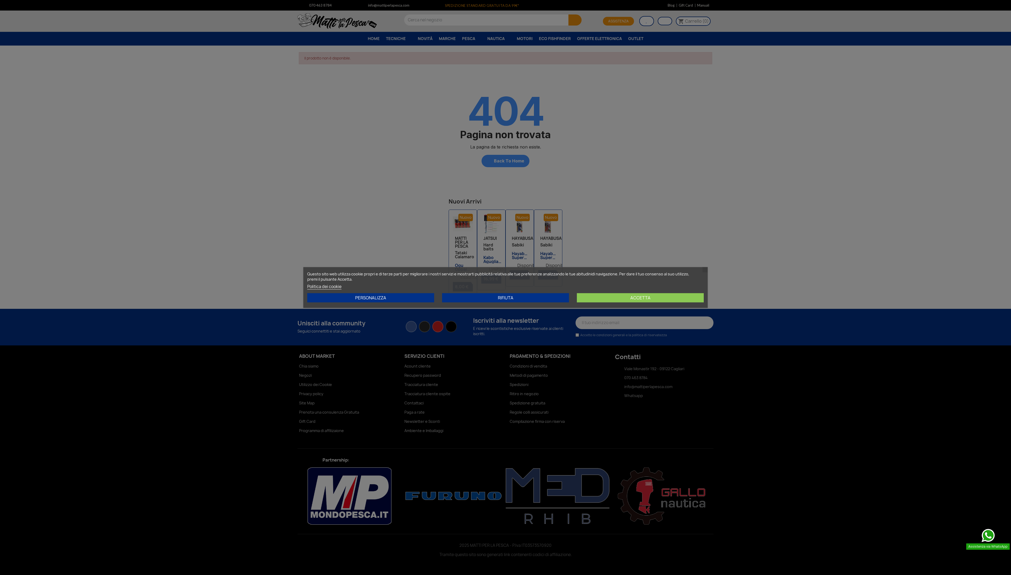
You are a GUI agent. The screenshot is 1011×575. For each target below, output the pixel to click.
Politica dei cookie (324, 286)
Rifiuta (505, 298)
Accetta (640, 298)
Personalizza (370, 298)
